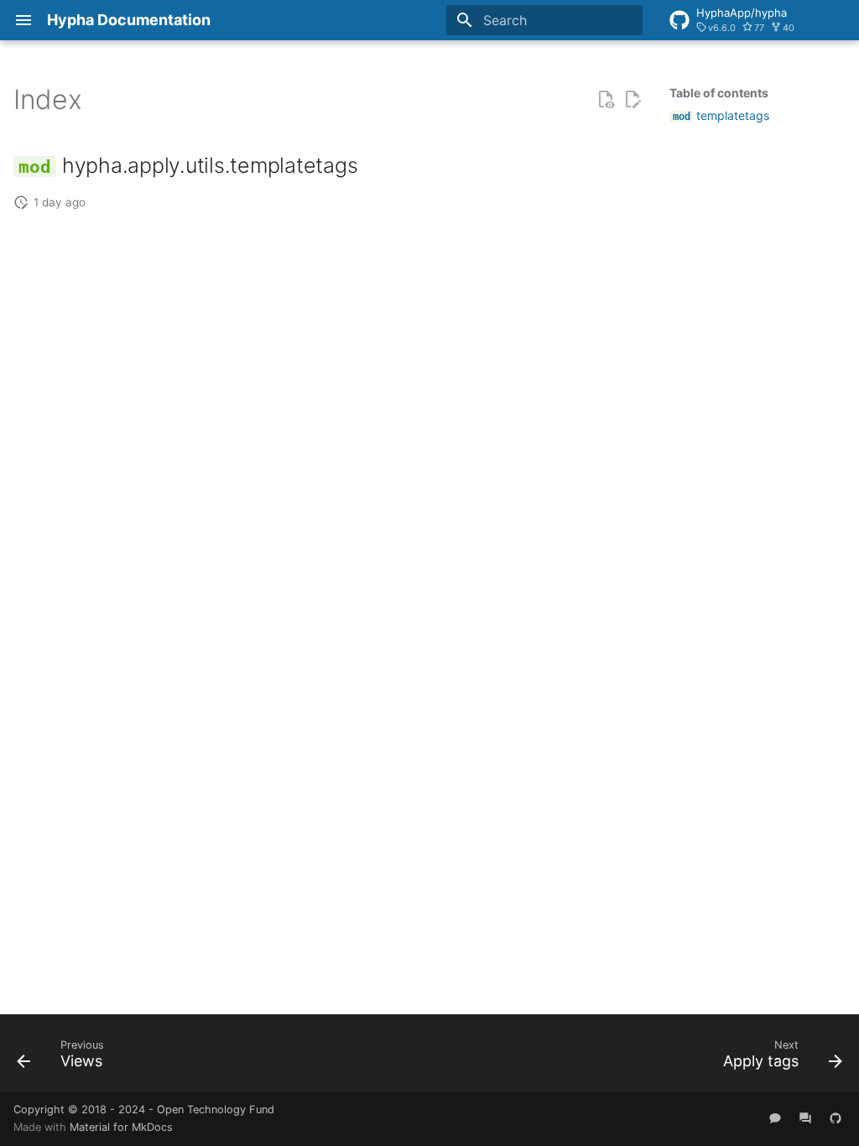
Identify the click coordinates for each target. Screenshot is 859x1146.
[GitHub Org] (835, 1118)
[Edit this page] (632, 100)
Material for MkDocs (121, 1127)
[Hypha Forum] (805, 1118)
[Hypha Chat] (775, 1118)
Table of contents (718, 93)
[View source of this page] (606, 100)
